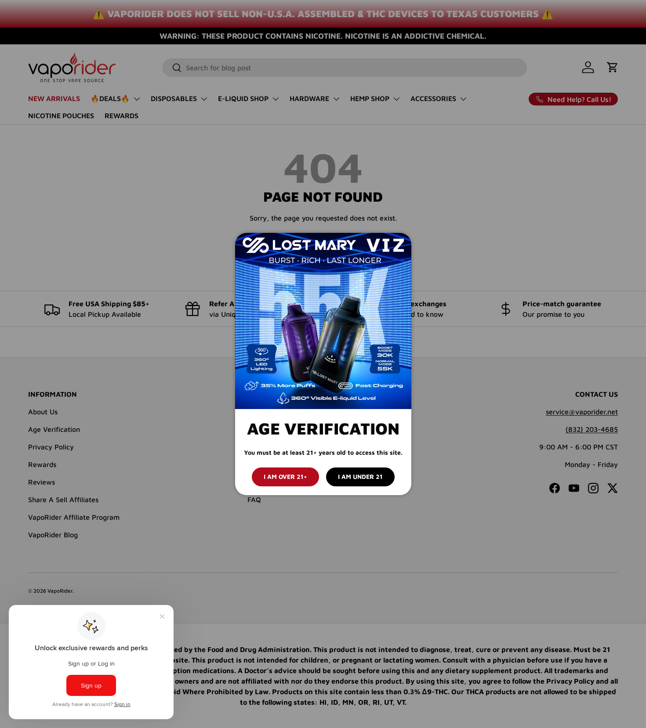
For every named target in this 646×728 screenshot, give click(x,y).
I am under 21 (360, 476)
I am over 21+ (285, 476)
